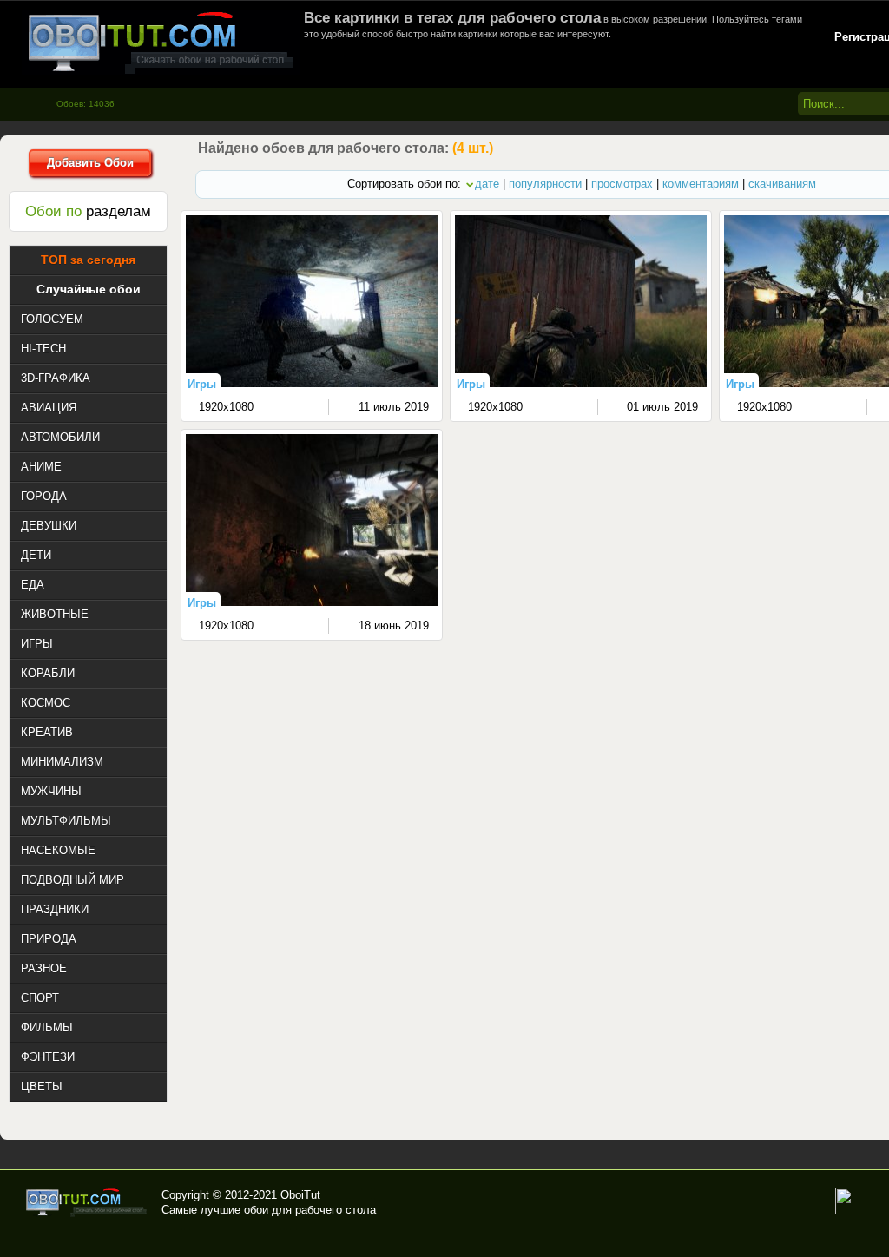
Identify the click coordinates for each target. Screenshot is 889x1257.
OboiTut (300, 1194)
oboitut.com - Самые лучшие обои (87, 1202)
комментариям (700, 183)
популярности (545, 183)
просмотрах (622, 183)
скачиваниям (782, 183)
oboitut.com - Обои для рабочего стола (161, 42)
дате (487, 183)
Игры (202, 384)
